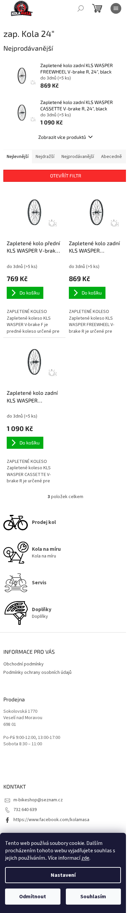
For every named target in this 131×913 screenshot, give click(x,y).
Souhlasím (93, 896)
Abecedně (111, 156)
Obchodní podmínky (23, 664)
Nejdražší (45, 156)
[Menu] (116, 8)
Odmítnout (32, 896)
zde (85, 858)
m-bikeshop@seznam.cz (38, 800)
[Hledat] (80, 8)
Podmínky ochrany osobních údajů (37, 672)
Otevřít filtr (65, 175)
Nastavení (63, 875)
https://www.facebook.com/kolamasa (51, 819)
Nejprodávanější (77, 156)
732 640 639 (25, 809)
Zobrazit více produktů (62, 137)
